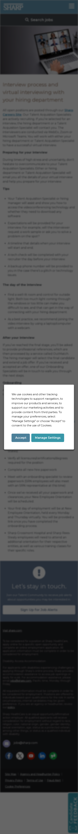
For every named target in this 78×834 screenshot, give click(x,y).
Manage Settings (48, 437)
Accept (20, 437)
